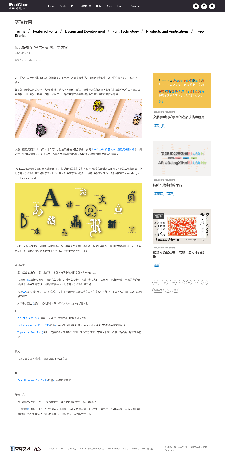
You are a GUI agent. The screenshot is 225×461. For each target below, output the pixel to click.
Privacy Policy (68, 448)
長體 (164, 283)
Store (125, 448)
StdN (172, 283)
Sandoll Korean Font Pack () (35, 380)
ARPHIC (135, 448)
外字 (181, 283)
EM (168, 290)
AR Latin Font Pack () (31, 318)
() (26, 272)
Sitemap (53, 448)
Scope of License (116, 6)
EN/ (144, 448)
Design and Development (85, 31)
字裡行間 (86, 6)
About (51, 6)
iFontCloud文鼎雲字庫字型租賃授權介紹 (113, 149)
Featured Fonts (45, 31)
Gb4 (204, 283)
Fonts (63, 6)
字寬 (196, 283)
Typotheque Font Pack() (32, 332)
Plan (74, 6)
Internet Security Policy (91, 448)
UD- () (36, 291)
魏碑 (176, 290)
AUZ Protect (113, 448)
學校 (156, 283)
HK (189, 283)
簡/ (148, 448)
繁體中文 (158, 290)
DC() (30, 279)
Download (136, 6)
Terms (20, 31)
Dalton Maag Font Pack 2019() (36, 325)
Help (98, 6)
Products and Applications (167, 31)
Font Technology (125, 31)
